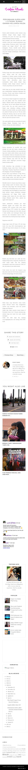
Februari (10, 720)
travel (18, 757)
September (10, 693)
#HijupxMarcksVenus (7, 745)
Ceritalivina (5, 750)
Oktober (10, 691)
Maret (9, 718)
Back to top (21, 768)
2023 (7, 678)
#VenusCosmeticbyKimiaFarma (9, 747)
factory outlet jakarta (21, 750)
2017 (7, 724)
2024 (7, 676)
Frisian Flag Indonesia (20, 752)
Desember (10, 687)
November (10, 689)
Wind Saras (16, 362)
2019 (7, 683)
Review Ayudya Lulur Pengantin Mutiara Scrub (16, 632)
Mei (9, 713)
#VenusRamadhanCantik (8, 748)
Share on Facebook (14, 336)
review (16, 346)
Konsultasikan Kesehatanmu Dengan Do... (13, 414)
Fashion (4, 752)
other (19, 755)
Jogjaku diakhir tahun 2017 (14, 705)
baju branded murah (17, 748)
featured (9, 752)
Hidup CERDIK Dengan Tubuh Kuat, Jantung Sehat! (17, 624)
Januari (9, 722)
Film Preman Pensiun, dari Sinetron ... (12, 473)
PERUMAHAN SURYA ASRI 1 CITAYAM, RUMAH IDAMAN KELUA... (14, 709)
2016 (7, 726)
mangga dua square (13, 754)
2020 (7, 681)
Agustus (10, 696)
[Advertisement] (14, 651)
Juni (9, 698)
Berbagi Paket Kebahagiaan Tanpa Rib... (12, 444)
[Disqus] (14, 501)
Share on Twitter (15, 339)
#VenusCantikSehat (21, 745)
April (9, 716)
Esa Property (15, 190)
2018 (7, 685)
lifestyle (6, 754)
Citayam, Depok (7, 123)
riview (14, 757)
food (13, 752)
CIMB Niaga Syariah (11, 750)
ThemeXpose (13, 766)
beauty (23, 749)
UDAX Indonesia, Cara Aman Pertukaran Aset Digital (16, 617)
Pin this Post (15, 342)
